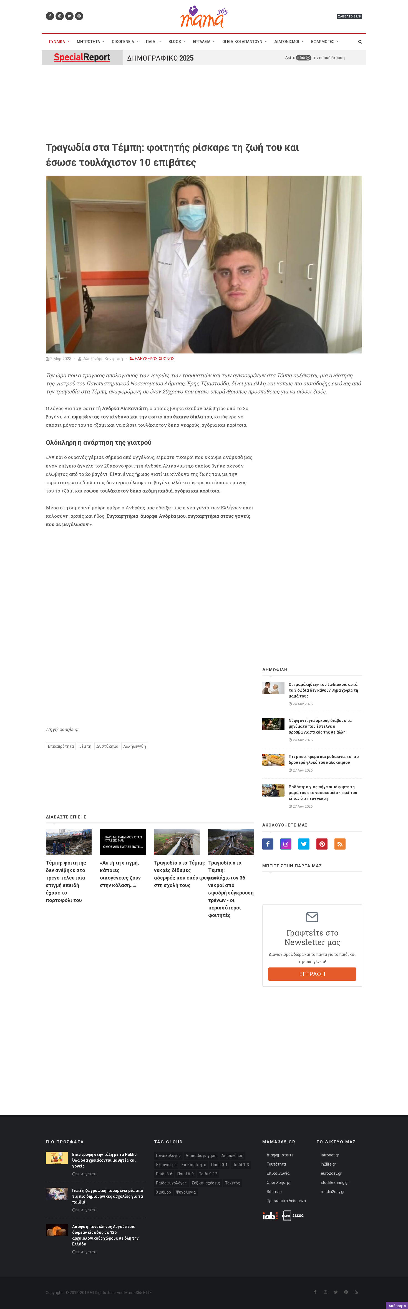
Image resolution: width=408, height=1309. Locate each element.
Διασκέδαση (232, 1155)
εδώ (301, 57)
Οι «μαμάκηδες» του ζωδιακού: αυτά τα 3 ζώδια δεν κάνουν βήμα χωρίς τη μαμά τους (323, 690)
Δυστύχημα (107, 746)
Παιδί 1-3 (241, 1165)
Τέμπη (85, 746)
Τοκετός (232, 1183)
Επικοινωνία (278, 1173)
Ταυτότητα (276, 1164)
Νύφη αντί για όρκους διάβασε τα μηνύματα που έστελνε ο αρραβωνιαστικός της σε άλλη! (320, 726)
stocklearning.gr (335, 1182)
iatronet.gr (330, 1155)
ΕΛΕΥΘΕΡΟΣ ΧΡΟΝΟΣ (155, 358)
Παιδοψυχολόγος (171, 1183)
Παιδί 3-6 (164, 1174)
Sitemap (274, 1191)
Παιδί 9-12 (208, 1174)
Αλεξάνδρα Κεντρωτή (102, 358)
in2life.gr (328, 1164)
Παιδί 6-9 (185, 1174)
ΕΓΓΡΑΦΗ (312, 974)
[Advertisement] (150, 986)
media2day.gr (333, 1191)
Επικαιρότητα (61, 746)
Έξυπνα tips (166, 1165)
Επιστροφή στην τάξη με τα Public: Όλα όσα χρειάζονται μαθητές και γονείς (105, 1160)
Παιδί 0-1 (219, 1165)
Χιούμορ (163, 1192)
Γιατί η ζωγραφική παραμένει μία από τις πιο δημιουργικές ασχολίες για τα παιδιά (107, 1196)
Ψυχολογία (186, 1192)
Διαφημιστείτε (280, 1155)
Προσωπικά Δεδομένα (286, 1201)
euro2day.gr (331, 1173)
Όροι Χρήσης (278, 1182)
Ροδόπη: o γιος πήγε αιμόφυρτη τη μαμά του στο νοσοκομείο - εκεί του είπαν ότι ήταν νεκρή (323, 793)
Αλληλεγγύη (134, 746)
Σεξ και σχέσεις (206, 1183)
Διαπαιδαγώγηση (201, 1155)
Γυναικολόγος (168, 1155)
